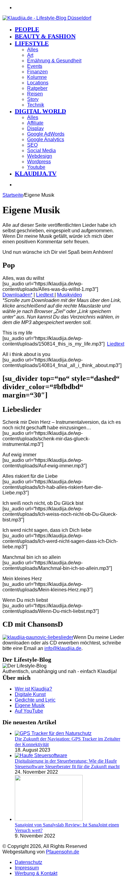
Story (33, 99)
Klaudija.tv (35, 173)
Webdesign (39, 156)
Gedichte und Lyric (35, 699)
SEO (32, 145)
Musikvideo (69, 294)
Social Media (41, 150)
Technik (35, 104)
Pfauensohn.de (62, 851)
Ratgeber (37, 88)
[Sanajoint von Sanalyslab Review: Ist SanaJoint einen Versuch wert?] (49, 819)
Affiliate (35, 123)
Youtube (36, 167)
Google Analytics (45, 139)
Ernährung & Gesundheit (54, 60)
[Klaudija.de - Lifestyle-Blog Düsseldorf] (46, 18)
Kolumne (37, 77)
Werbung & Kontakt (36, 873)
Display (35, 128)
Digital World (40, 111)
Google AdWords (45, 134)
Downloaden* (17, 294)
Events (34, 66)
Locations (37, 82)
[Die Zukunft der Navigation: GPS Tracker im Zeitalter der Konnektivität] (53, 733)
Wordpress (39, 161)
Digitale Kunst (30, 694)
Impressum (27, 867)
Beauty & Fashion (45, 36)
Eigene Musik (30, 705)
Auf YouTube (29, 711)
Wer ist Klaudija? (33, 688)
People (27, 29)
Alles (32, 49)
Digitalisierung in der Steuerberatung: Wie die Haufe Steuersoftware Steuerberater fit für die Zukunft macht (67, 763)
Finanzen (37, 71)
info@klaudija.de (62, 648)
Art (30, 55)
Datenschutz (28, 862)
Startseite (12, 195)
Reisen (35, 93)
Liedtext (45, 294)
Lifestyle (32, 43)
